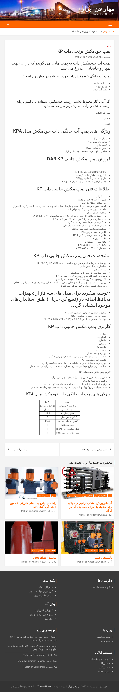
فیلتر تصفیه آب (100, 496)
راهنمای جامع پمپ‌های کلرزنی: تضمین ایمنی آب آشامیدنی (33, 505)
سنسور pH (105, 663)
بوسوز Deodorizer (44, 557)
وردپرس (15, 686)
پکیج (101, 550)
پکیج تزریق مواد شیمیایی (41, 591)
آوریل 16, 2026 (105, 562)
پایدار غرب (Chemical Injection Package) (37, 661)
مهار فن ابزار (97, 8)
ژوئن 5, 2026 (106, 515)
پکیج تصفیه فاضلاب (101, 587)
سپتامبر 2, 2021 (103, 57)
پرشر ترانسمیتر (19, 449)
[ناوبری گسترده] (110, 24)
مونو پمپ (105, 641)
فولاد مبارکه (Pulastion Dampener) (40, 666)
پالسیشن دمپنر (103, 557)
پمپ (108, 45)
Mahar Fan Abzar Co (85, 57)
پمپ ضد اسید (103, 637)
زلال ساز (49, 618)
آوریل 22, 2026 (49, 511)
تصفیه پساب (50, 550)
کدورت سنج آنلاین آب (100, 659)
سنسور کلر (105, 667)
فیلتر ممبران (87, 496)
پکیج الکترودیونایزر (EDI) (41, 614)
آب (110, 496)
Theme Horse (44, 686)
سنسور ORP (104, 671)
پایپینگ (108, 550)
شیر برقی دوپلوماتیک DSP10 (93, 449)
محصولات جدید (74, 496)
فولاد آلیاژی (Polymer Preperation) (40, 655)
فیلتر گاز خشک (46, 587)
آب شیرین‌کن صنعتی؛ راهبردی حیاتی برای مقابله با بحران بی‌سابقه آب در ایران (90, 506)
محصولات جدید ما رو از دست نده (90, 462)
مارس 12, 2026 (49, 562)
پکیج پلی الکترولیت (44, 610)
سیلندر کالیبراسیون (43, 595)
